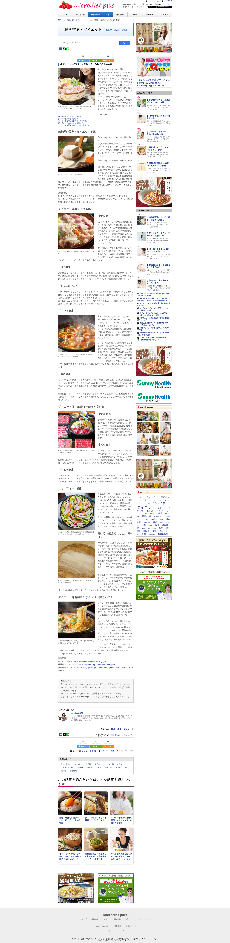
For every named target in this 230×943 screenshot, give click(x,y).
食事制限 (152, 534)
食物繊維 (73, 771)
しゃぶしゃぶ (66, 764)
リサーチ (149, 15)
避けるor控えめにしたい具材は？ (70, 123)
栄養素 (154, 519)
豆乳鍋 (118, 767)
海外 (135, 15)
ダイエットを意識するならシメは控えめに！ (75, 125)
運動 (154, 531)
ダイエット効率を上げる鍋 (68, 119)
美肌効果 (108, 767)
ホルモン (150, 511)
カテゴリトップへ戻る (125, 751)
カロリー (146, 500)
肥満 (154, 528)
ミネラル (160, 511)
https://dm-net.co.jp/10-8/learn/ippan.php (96, 664)
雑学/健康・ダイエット (100, 15)
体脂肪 (152, 514)
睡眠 (155, 522)
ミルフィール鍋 (67, 767)
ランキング (80, 15)
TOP (65, 15)
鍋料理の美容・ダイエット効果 (70, 117)
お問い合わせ (131, 926)
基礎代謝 (146, 516)
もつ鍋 (77, 764)
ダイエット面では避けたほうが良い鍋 (72, 121)
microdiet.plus (115, 915)
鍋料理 (63, 771)
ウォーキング (152, 497)
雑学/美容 (120, 15)
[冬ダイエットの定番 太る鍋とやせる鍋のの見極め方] (76, 104)
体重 (160, 513)
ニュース (164, 15)
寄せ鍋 (89, 767)
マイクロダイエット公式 (84, 751)
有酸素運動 (158, 516)
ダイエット (99, 764)
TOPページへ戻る (107, 751)
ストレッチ (146, 503)
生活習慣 (147, 522)
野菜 (161, 531)
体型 (146, 513)
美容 (143, 528)
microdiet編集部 (76, 713)
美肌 (149, 528)
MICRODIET (168, 1)
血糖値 (146, 531)
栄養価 (146, 519)
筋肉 (144, 525)
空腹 (161, 522)
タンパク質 (159, 503)
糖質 (157, 525)
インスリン (140, 497)
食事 (143, 534)
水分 (161, 519)
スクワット (157, 500)
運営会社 (117, 926)
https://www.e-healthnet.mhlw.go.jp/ (90, 661)
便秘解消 (80, 767)
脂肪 (161, 528)
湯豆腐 (98, 767)
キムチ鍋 (87, 764)
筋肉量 (150, 525)
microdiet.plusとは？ (154, 1)
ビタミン (162, 508)
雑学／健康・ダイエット (122, 729)
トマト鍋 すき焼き (114, 764)
